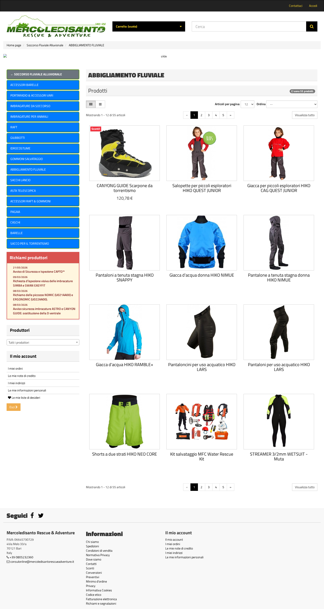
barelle (16, 233)
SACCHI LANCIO (20, 180)
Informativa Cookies (99, 590)
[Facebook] (32, 516)
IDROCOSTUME (20, 148)
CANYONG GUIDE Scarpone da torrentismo (125, 188)
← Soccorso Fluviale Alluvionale (36, 74)
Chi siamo (92, 541)
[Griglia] (91, 104)
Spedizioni (92, 546)
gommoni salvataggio (26, 158)
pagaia (15, 211)
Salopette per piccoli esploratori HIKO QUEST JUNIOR (201, 188)
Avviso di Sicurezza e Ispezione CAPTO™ (39, 271)
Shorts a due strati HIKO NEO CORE (124, 454)
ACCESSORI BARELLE (24, 84)
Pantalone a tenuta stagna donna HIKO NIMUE (279, 277)
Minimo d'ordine (96, 581)
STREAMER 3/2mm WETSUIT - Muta (279, 456)
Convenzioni (94, 572)
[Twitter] (41, 516)
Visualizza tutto (305, 115)
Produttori (20, 330)
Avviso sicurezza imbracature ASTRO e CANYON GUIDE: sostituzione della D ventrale (44, 310)
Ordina (261, 104)
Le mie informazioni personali (27, 390)
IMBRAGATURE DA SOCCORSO (30, 106)
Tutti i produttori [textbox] (19, 342)
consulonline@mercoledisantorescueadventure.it (42, 561)
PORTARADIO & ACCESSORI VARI (31, 95)
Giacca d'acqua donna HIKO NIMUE (201, 275)
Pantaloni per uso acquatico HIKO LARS (279, 367)
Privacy (90, 585)
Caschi (15, 222)
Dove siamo (93, 559)
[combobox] (43, 342)
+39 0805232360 (21, 557)
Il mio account (23, 356)
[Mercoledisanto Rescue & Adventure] (56, 26)
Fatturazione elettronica (101, 599)
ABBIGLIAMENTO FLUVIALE (28, 169)
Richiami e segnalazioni (101, 603)
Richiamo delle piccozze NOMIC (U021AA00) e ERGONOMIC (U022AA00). (43, 297)
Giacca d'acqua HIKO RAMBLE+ (124, 364)
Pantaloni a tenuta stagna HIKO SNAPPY (125, 277)
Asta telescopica (23, 190)
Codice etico (93, 594)
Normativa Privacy (98, 555)
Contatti (91, 563)
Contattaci (295, 5)
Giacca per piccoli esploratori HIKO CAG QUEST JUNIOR (278, 188)
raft (13, 127)
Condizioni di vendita (99, 550)
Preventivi (92, 577)
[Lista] (100, 104)
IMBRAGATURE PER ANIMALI (29, 116)
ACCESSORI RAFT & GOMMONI (30, 201)
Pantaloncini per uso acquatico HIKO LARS (201, 367)
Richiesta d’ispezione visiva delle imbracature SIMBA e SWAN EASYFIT (43, 283)
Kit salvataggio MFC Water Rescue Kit (201, 456)
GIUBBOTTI (17, 137)
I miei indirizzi (16, 383)
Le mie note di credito (21, 375)
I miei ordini (15, 368)
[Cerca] (311, 26)
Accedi (313, 5)
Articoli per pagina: (227, 104)
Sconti (90, 568)
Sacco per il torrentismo (29, 243)
